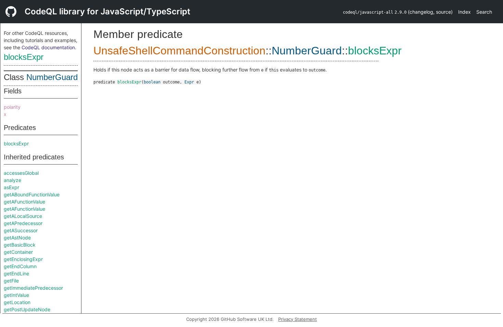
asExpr (11, 187)
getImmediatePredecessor (33, 288)
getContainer (18, 252)
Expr (189, 82)
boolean (152, 82)
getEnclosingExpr (23, 259)
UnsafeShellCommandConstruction (179, 50)
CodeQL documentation (48, 47)
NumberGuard (52, 77)
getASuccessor (21, 230)
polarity (12, 107)
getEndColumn (20, 266)
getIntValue (16, 295)
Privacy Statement (297, 319)
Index (464, 12)
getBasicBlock (20, 245)
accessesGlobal (21, 173)
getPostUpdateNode (27, 309)
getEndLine (16, 273)
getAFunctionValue (24, 202)
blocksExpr (23, 57)
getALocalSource (23, 216)
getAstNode (17, 237)
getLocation (17, 302)
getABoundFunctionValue (32, 194)
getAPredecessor (23, 223)
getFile (11, 281)
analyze (12, 180)
